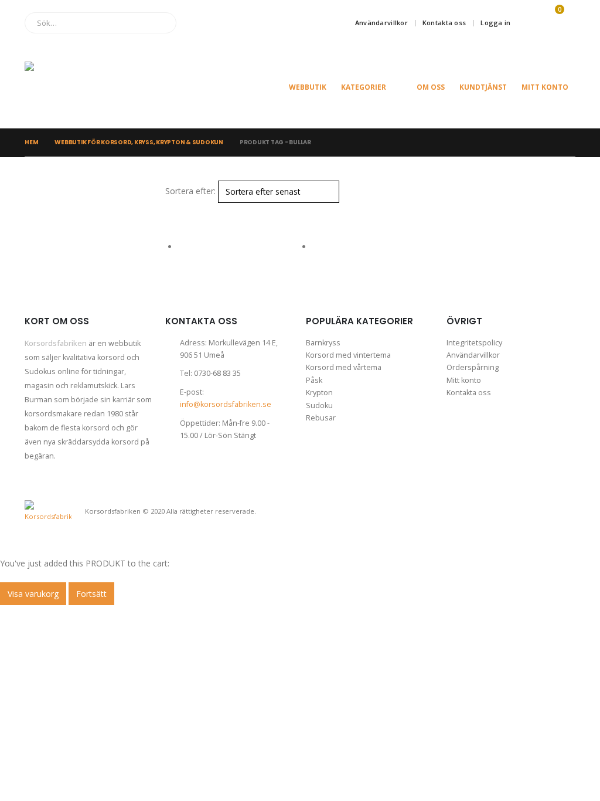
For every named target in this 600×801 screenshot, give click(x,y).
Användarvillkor (381, 22)
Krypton (319, 393)
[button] (170, 210)
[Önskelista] (526, 23)
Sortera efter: (190, 190)
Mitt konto (544, 87)
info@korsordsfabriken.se (225, 404)
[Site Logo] (83, 87)
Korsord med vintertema (348, 355)
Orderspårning (472, 367)
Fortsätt (91, 593)
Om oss (431, 87)
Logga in (495, 22)
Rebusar (321, 418)
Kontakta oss (444, 22)
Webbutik (307, 87)
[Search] (159, 23)
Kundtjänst (483, 87)
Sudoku (319, 405)
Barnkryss (323, 343)
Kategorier (363, 87)
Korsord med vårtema (343, 367)
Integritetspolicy (474, 343)
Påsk (314, 380)
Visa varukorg (33, 593)
